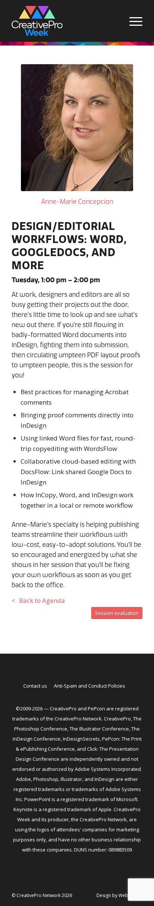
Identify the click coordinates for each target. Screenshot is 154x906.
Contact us (35, 685)
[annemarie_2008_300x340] (77, 127)
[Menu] (132, 21)
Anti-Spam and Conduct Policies (89, 685)
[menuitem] (132, 21)
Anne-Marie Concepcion (77, 201)
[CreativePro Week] (64, 21)
